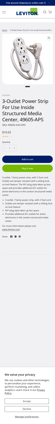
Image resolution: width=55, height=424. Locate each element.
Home (4, 30)
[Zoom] (49, 38)
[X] (15, 236)
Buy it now (27, 168)
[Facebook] (11, 236)
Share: (5, 237)
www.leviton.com (11, 229)
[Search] (44, 12)
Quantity (6, 142)
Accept (27, 401)
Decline (27, 409)
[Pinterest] (19, 236)
